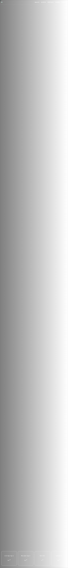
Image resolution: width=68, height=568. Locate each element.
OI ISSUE (57, 2)
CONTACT (64, 2)
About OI (37, 2)
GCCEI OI (43, 2)
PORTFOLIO (50, 2)
